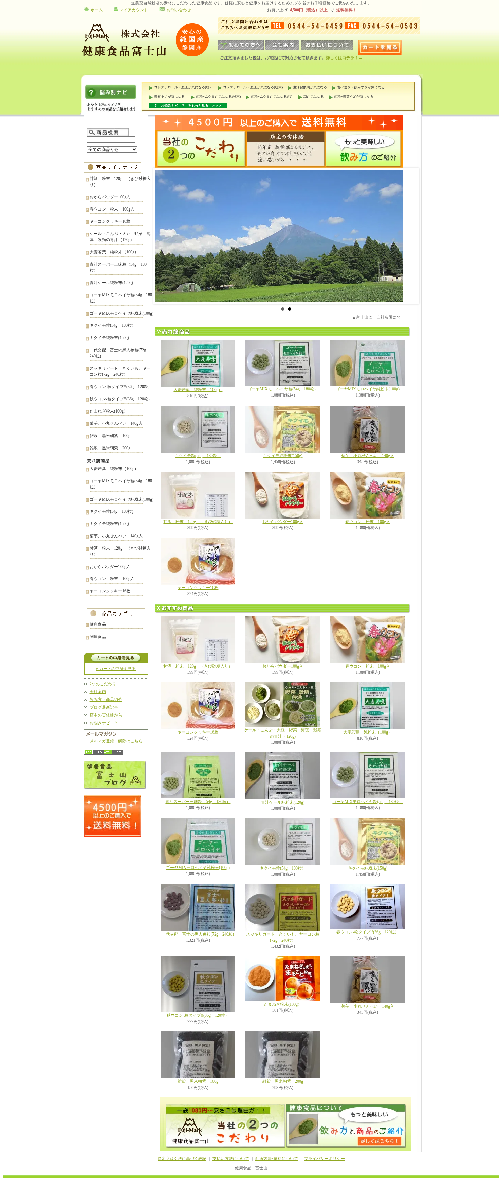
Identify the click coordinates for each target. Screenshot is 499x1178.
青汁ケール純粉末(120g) (111, 282)
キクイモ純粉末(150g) (109, 337)
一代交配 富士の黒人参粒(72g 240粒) (120, 353)
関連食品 (98, 636)
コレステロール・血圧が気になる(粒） (183, 87)
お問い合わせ (179, 9)
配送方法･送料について (276, 1158)
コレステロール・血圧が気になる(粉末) (253, 87)
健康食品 (98, 624)
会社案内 (98, 691)
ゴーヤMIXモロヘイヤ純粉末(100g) (121, 313)
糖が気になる (313, 96)
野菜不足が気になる (169, 96)
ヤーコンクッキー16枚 (110, 221)
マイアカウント (133, 9)
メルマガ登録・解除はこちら (116, 741)
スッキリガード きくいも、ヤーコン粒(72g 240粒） (120, 371)
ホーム (97, 9)
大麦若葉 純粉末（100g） (114, 252)
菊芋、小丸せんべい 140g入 (116, 423)
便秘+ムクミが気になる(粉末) (218, 96)
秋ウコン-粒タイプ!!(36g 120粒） (121, 399)
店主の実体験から (106, 715)
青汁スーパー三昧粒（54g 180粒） (118, 267)
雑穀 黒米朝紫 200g (110, 447)
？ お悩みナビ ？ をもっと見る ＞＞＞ (188, 105)
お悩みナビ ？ (104, 723)
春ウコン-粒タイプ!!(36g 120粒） (121, 386)
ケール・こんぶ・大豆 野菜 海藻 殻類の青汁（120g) (120, 236)
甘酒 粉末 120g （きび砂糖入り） (120, 181)
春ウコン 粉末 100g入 (112, 209)
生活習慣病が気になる (310, 87)
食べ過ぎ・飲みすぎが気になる (361, 87)
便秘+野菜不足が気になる (353, 96)
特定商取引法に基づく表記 (182, 1158)
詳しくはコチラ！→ (344, 57)
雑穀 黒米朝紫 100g (110, 435)
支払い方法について (230, 1158)
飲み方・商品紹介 (106, 699)
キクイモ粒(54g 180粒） (113, 325)
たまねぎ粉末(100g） (109, 411)
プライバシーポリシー (324, 1158)
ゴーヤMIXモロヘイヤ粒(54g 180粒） (121, 297)
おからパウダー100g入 (110, 197)
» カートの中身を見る (116, 668)
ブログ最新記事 (104, 707)
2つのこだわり (103, 683)
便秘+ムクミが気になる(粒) (271, 96)
